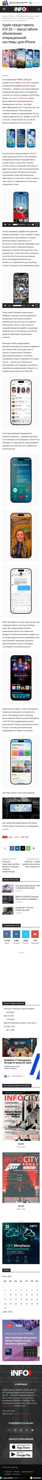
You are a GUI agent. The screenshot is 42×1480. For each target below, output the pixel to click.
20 (26, 1299)
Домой (4, 16)
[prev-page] (3, 918)
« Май (4, 1312)
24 (10, 1304)
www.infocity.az (8, 1406)
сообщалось (23, 98)
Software (12, 16)
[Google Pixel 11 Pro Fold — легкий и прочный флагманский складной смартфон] (8, 911)
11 (16, 1295)
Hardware (6, 902)
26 (21, 1304)
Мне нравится (7, 932)
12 (21, 1295)
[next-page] (7, 918)
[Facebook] (12, 848)
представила (26, 83)
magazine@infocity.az (21, 1414)
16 (5, 1299)
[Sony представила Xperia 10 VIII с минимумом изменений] (8, 889)
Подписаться (35, 931)
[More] (33, 848)
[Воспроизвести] (5, 224)
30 (5, 1308)
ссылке (5, 829)
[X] (22, 848)
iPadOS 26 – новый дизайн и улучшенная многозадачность (31, 864)
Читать (16, 931)
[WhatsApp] (28, 848)
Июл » (10, 1312)
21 (32, 1299)
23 (5, 1304)
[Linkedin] (17, 848)
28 (32, 1304)
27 (26, 1304)
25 (16, 1304)
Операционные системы (24, 16)
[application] (21, 208)
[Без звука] (33, 224)
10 (10, 1295)
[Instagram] (15, 1430)
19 (21, 1299)
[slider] (19, 224)
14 (32, 1295)
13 (26, 1295)
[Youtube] (32, 1430)
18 (16, 1299)
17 (10, 1299)
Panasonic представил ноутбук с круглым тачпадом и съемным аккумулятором (11, 867)
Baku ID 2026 (9, 1016)
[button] (21, 208)
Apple (10, 837)
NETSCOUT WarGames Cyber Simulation (19, 1009)
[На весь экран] (36, 224)
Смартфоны (6, 891)
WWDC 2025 (24, 837)
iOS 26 (17, 837)
